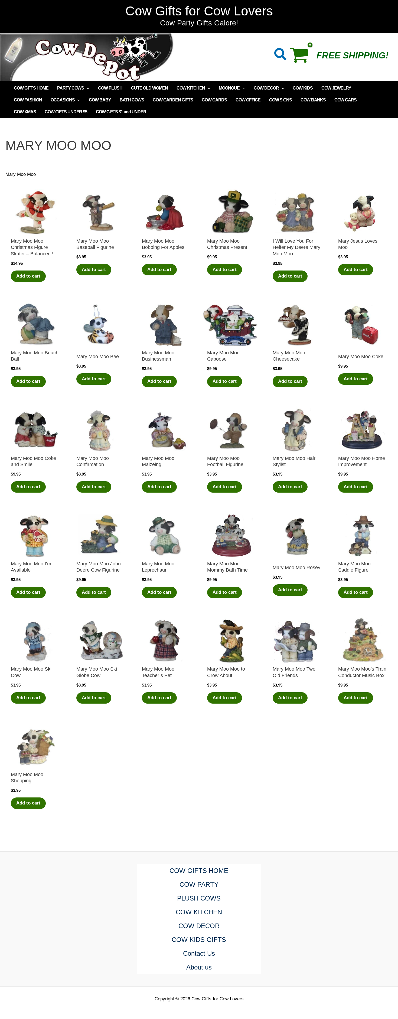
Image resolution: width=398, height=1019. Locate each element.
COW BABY (100, 100)
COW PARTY (199, 884)
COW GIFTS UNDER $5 (66, 112)
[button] (280, 55)
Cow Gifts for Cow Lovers (199, 11)
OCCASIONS (63, 100)
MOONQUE (229, 88)
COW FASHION (28, 100)
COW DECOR (266, 88)
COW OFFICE (248, 100)
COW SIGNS (280, 100)
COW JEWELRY (336, 88)
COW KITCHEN (191, 88)
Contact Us (199, 953)
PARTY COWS (70, 88)
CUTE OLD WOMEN (149, 88)
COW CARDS (214, 100)
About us (199, 967)
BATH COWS (132, 100)
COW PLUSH (110, 88)
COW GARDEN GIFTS (173, 100)
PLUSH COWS (199, 898)
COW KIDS (303, 88)
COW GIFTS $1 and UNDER (121, 112)
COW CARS (345, 100)
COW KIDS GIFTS (199, 939)
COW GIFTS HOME (31, 88)
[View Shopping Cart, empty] (301, 57)
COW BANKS (313, 100)
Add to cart (28, 276)
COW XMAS (25, 112)
